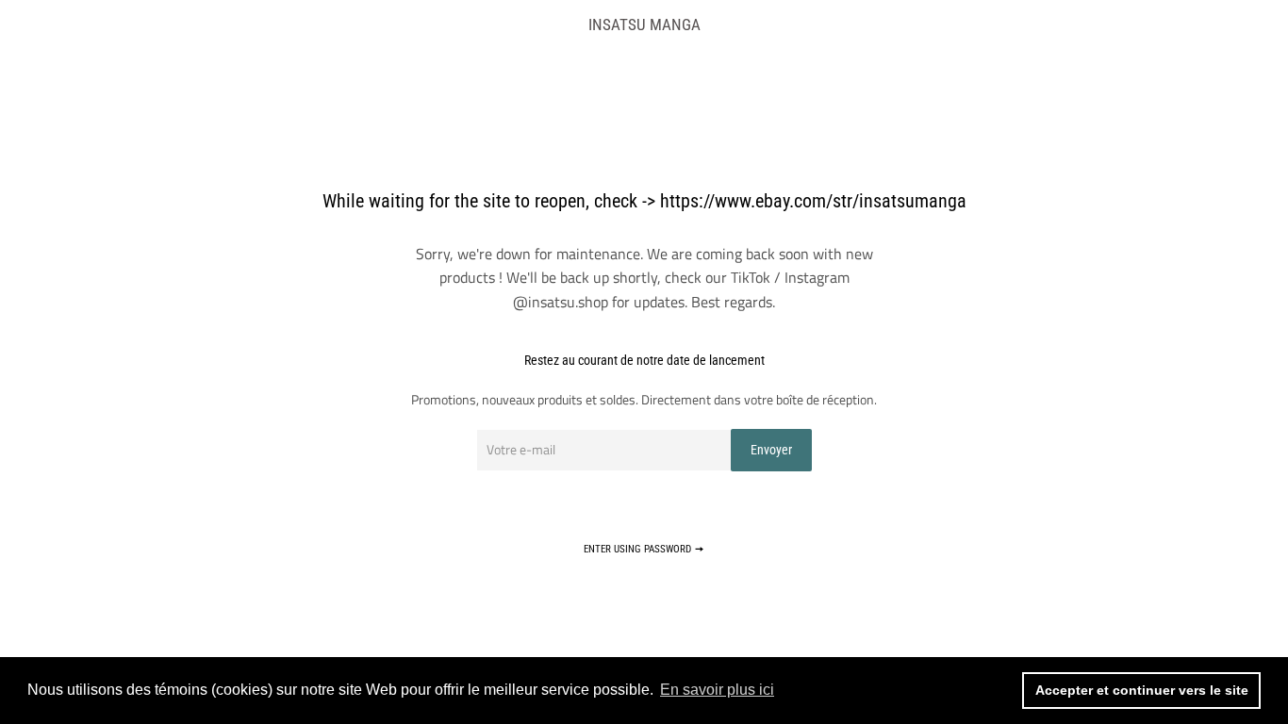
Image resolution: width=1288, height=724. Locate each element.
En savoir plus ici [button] (717, 690)
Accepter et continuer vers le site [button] (1141, 690)
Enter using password (639, 549)
